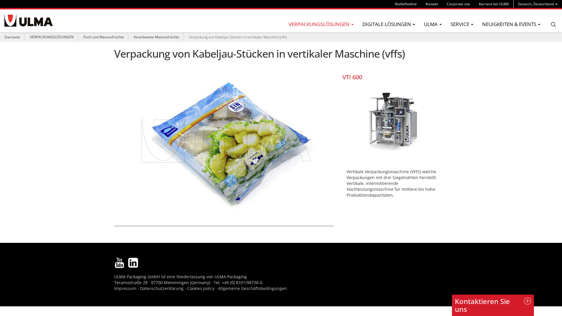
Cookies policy (201, 288)
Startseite (12, 37)
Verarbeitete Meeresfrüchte (156, 37)
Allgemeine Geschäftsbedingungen (252, 288)
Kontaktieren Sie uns (482, 305)
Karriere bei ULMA (494, 3)
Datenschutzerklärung (162, 288)
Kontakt (432, 3)
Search (553, 24)
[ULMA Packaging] (28, 21)
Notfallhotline (406, 3)
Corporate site (458, 3)
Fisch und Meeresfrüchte (103, 37)
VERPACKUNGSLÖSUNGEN (52, 37)
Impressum (125, 288)
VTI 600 (352, 77)
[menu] (538, 3)
